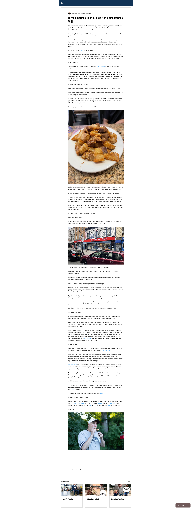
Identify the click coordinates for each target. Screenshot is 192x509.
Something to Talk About (117, 499)
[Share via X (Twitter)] (72, 469)
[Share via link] (80, 469)
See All (129, 481)
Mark (62, 3)
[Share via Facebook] (69, 469)
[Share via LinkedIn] (76, 469)
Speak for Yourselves (68, 499)
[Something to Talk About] (120, 490)
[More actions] (123, 13)
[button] (129, 3)
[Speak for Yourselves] (71, 490)
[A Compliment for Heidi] (96, 490)
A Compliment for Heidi (93, 499)
